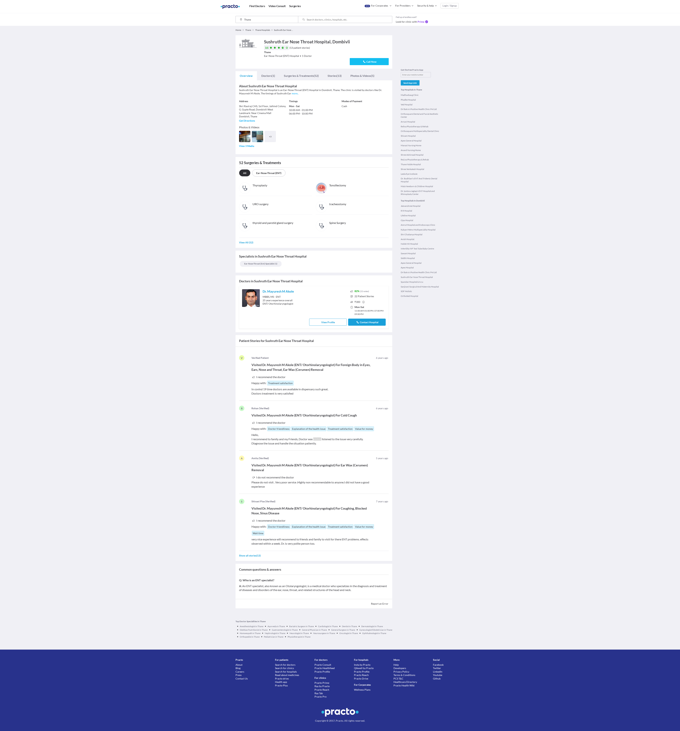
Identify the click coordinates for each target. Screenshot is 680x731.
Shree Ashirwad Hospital (412, 154)
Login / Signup (450, 5)
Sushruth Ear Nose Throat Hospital (417, 277)
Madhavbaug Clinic (410, 95)
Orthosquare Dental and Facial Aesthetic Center (419, 115)
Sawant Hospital (408, 253)
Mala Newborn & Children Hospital (417, 186)
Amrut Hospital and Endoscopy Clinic (418, 225)
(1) (268, 75)
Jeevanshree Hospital (410, 206)
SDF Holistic (406, 291)
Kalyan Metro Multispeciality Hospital (418, 229)
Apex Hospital (407, 267)
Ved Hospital (406, 104)
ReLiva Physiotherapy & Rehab (415, 159)
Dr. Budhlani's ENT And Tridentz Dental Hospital (419, 180)
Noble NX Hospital (409, 243)
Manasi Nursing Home (411, 145)
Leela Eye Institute (409, 174)
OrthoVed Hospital (409, 296)
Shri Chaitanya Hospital (411, 234)
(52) (301, 75)
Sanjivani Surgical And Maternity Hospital (420, 286)
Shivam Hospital (408, 136)
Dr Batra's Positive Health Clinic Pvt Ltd (419, 109)
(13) (335, 75)
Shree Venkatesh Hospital (412, 169)
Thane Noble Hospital (411, 164)
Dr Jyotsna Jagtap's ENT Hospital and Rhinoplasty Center (418, 192)
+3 (270, 136)
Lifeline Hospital (408, 215)
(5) (362, 75)
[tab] (246, 75)
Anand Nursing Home (411, 150)
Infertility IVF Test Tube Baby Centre (417, 248)
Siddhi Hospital (408, 258)
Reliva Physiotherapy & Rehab (414, 126)
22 (364, 296)
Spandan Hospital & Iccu (412, 282)
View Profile (328, 322)
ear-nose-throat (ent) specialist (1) (260, 263)
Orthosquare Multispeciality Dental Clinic (420, 131)
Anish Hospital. (408, 239)
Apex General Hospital (411, 140)
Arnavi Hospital (408, 121)
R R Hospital (406, 210)
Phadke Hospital (408, 99)
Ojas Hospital (407, 220)
